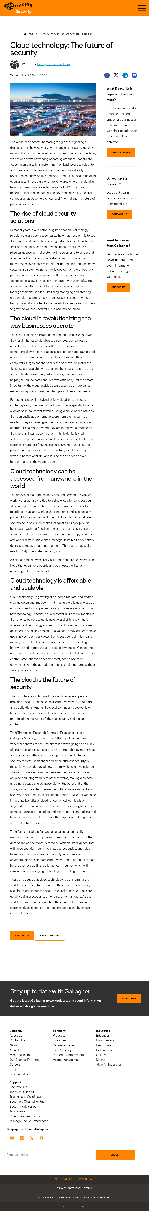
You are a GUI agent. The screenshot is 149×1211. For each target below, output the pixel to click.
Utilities (101, 1055)
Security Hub (18, 1087)
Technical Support (22, 1092)
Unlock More (120, 152)
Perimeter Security (65, 1045)
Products (59, 1036)
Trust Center (18, 1111)
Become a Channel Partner (27, 1102)
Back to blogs (50, 935)
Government (104, 1050)
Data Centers (105, 1040)
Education (103, 1036)
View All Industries (109, 1064)
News (13, 1045)
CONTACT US (119, 214)
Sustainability (19, 1074)
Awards (15, 1050)
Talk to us (22, 935)
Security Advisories (23, 1107)
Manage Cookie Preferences (29, 1121)
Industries (59, 1040)
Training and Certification (27, 1097)
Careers (15, 1064)
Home (30, 34)
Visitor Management (66, 1060)
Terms (88, 1188)
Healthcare (103, 1045)
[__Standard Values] (13, 1137)
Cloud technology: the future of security (78, 34)
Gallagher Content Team (53, 64)
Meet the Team (20, 1055)
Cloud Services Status (25, 1116)
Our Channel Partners (24, 1060)
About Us (16, 1036)
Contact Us (17, 1040)
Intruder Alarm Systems (69, 1055)
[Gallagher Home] (18, 8)
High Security (62, 1050)
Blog (43, 34)
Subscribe (129, 998)
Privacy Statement (68, 1188)
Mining (100, 1060)
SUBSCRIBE (118, 287)
